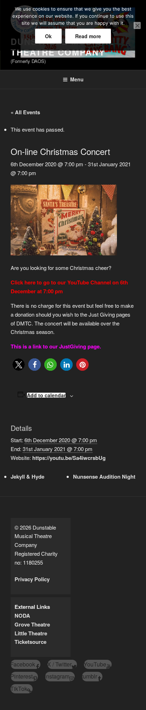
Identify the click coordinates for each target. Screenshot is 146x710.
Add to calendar (46, 395)
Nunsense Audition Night (104, 476)
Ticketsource (30, 642)
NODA (22, 615)
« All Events (25, 112)
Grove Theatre (32, 624)
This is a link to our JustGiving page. (56, 346)
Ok (48, 36)
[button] (18, 364)
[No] (137, 25)
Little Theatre (31, 633)
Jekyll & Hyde (27, 476)
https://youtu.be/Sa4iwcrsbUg (69, 458)
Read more (88, 36)
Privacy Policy (32, 579)
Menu (77, 79)
